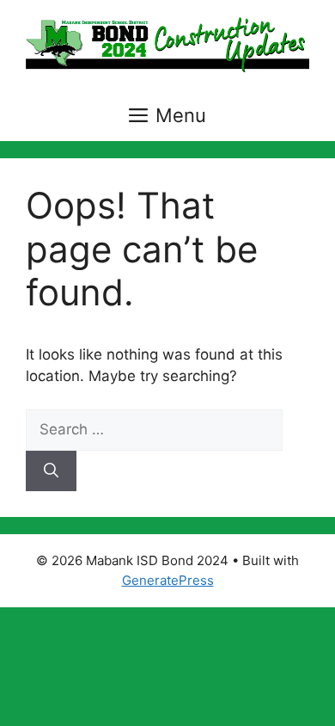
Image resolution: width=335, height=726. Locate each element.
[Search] (51, 471)
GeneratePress (168, 580)
